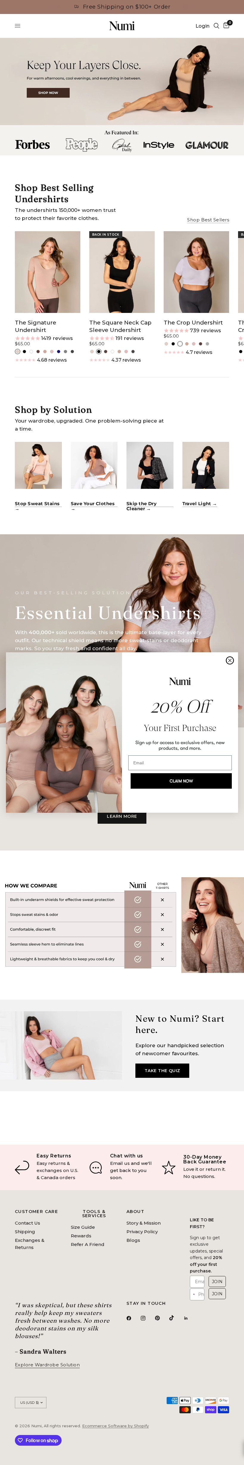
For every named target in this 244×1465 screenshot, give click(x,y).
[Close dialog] (230, 660)
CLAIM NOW (181, 781)
